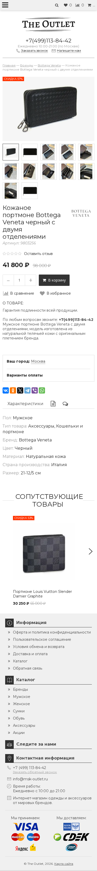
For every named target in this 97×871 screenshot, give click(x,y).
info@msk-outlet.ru (30, 779)
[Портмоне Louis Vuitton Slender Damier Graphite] (48, 551)
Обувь (19, 718)
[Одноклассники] (13, 390)
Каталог (20, 661)
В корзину (56, 280)
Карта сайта (63, 864)
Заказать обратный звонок (35, 772)
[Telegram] (27, 390)
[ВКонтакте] (6, 390)
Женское (21, 704)
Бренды (20, 689)
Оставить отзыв (38, 253)
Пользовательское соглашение (42, 639)
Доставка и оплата (30, 654)
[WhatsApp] (42, 390)
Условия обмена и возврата (38, 646)
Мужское (21, 696)
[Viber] (35, 390)
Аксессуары (24, 725)
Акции (19, 732)
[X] (20, 390)
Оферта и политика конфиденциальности (52, 632)
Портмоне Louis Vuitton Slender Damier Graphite (42, 594)
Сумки (19, 711)
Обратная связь (27, 668)
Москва (38, 361)
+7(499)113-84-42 (48, 40)
